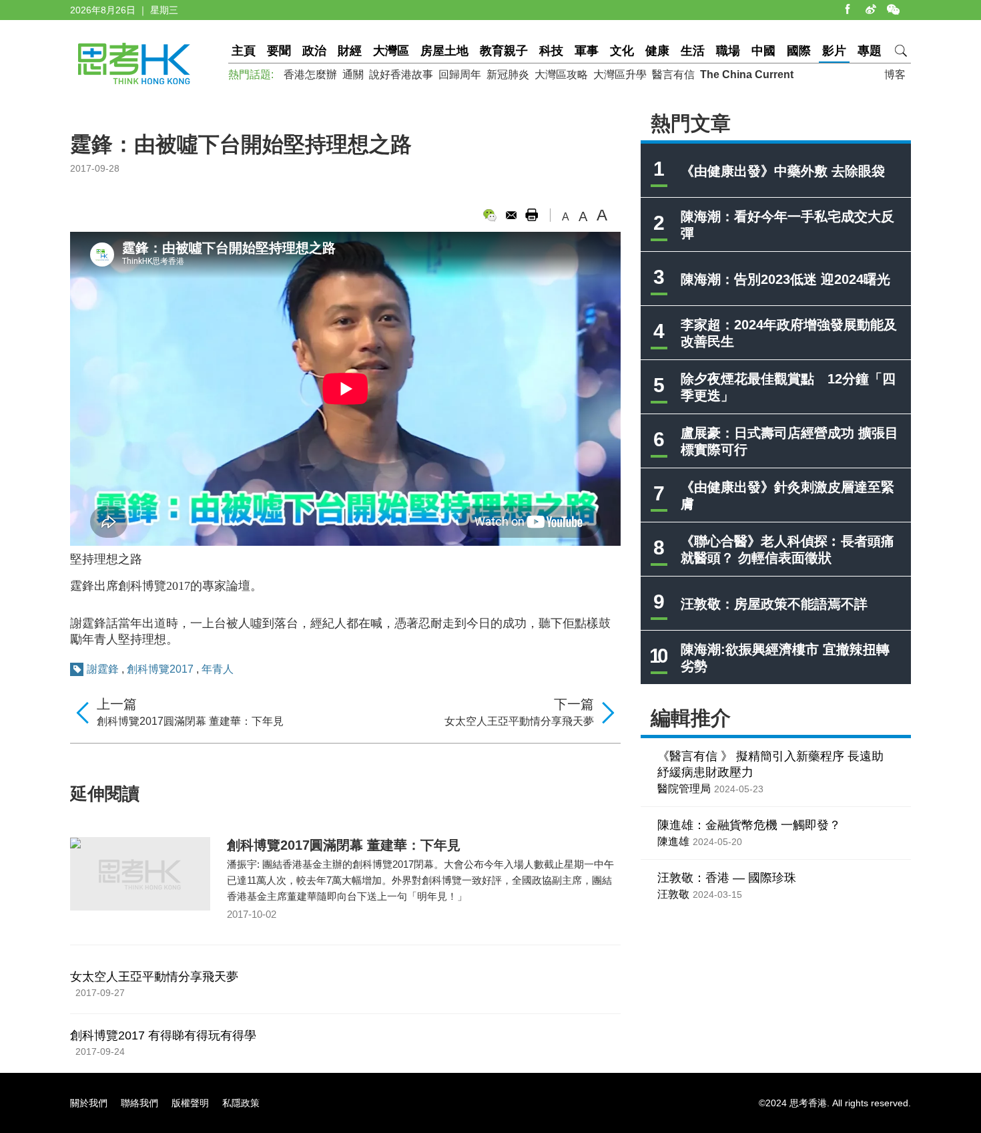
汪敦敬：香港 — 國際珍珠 (726, 877)
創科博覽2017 (161, 669)
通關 (353, 74)
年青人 (218, 669)
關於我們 (88, 1103)
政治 (314, 50)
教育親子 (504, 50)
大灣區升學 (620, 74)
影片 (834, 50)
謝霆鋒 (103, 669)
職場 (728, 50)
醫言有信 (673, 74)
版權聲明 (190, 1103)
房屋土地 (444, 50)
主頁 (244, 50)
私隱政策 (241, 1103)
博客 (895, 74)
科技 (551, 50)
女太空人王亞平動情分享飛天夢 (519, 721)
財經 (350, 50)
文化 (622, 50)
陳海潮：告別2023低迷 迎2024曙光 (785, 279)
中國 (763, 50)
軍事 (587, 50)
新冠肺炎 (507, 74)
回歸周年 (459, 74)
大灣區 (391, 50)
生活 (693, 50)
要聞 (279, 50)
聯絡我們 (139, 1103)
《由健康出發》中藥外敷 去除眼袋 (783, 171)
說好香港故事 (401, 74)
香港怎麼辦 (310, 74)
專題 (870, 50)
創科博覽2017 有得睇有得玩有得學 (163, 1035)
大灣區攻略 (561, 74)
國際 (799, 50)
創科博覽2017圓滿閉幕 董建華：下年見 (190, 721)
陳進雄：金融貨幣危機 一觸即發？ (749, 825)
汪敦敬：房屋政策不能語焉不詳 (774, 604)
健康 (657, 50)
